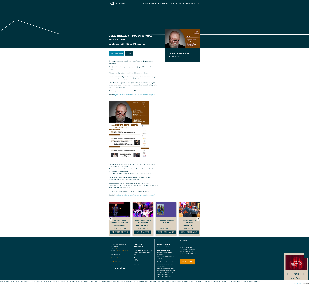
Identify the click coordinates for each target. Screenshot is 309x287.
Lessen (172, 3)
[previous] (111, 219)
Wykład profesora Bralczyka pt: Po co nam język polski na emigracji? (134, 95)
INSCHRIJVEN (187, 262)
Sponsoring (164, 3)
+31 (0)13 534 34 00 (119, 248)
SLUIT (306, 255)
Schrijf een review (116, 261)
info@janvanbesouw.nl (122, 250)
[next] (198, 219)
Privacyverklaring (116, 258)
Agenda (145, 3)
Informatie (189, 3)
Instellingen (297, 283)
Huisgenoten (180, 3)
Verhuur (154, 3)
